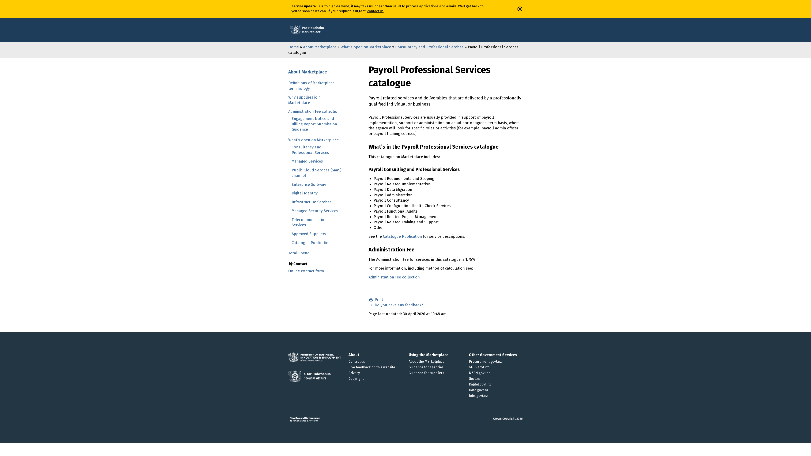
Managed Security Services (315, 211)
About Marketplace (319, 47)
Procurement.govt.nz (485, 362)
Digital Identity (305, 193)
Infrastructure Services (312, 202)
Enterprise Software (309, 184)
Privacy (354, 373)
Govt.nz (474, 379)
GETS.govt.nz (479, 367)
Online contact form (306, 271)
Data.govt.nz (479, 390)
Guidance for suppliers (426, 373)
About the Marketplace (426, 362)
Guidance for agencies (426, 367)
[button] (520, 9)
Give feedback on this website (371, 367)
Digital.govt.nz (480, 384)
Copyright (356, 379)
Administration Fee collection (314, 111)
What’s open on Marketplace (366, 47)
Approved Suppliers (309, 234)
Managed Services (307, 161)
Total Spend (299, 253)
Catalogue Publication (311, 242)
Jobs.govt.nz (478, 396)
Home (293, 47)
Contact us (356, 362)
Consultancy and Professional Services (429, 47)
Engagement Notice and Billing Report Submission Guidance (314, 124)
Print (378, 299)
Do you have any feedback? (398, 305)
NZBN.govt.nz (479, 373)
